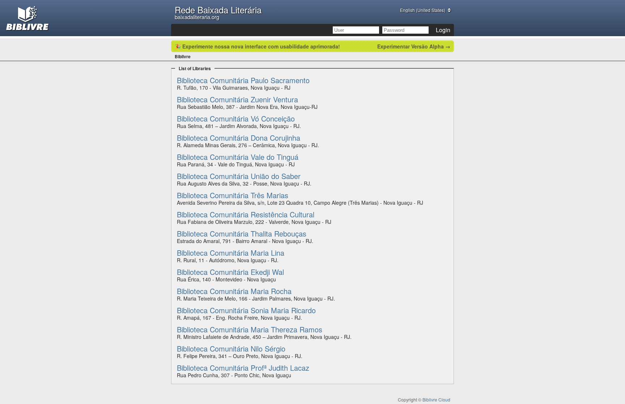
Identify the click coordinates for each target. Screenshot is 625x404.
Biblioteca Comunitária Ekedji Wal (230, 272)
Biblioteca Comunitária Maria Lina (230, 252)
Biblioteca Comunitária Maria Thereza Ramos (249, 329)
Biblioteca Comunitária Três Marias (232, 195)
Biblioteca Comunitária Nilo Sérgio (231, 348)
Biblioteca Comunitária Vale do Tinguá (237, 157)
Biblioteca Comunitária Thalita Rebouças (241, 233)
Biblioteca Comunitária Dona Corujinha (238, 137)
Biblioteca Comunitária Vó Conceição (236, 118)
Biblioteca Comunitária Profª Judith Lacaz (243, 367)
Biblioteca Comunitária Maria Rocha (234, 291)
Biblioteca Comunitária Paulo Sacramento (243, 80)
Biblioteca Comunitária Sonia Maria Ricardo (246, 310)
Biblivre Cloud (436, 399)
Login (443, 30)
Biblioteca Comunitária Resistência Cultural (245, 214)
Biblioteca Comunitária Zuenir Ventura (237, 99)
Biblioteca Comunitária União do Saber (239, 176)
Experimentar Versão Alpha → (413, 46)
